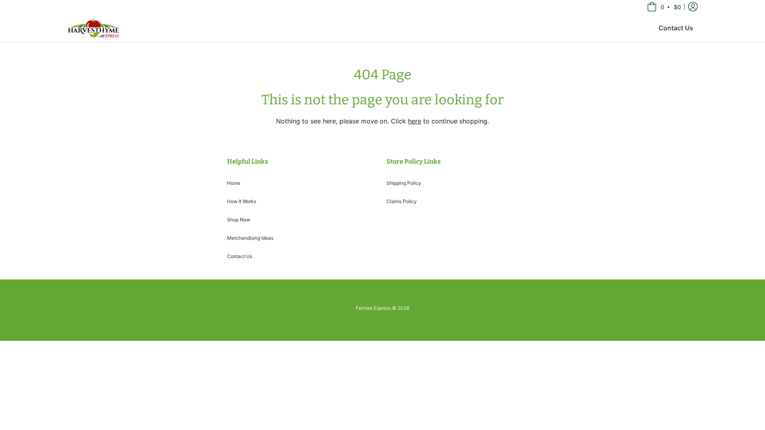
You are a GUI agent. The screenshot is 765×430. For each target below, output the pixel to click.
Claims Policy (401, 201)
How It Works (241, 201)
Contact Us (239, 256)
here (414, 121)
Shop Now (238, 220)
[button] (665, 7)
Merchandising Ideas (250, 238)
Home (233, 183)
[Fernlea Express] (94, 28)
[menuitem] (676, 28)
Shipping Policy (403, 183)
